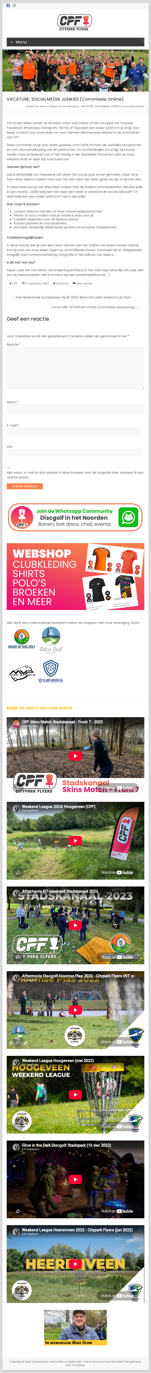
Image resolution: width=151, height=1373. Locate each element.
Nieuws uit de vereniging (64, 106)
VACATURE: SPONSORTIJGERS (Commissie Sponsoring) (95, 307)
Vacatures (62, 283)
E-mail (13, 425)
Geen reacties (84, 283)
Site (9, 446)
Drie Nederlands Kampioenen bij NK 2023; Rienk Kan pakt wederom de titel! (71, 297)
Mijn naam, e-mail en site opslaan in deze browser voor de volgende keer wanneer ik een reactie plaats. (75, 475)
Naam (12, 402)
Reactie (14, 344)
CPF (15, 283)
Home (43, 106)
